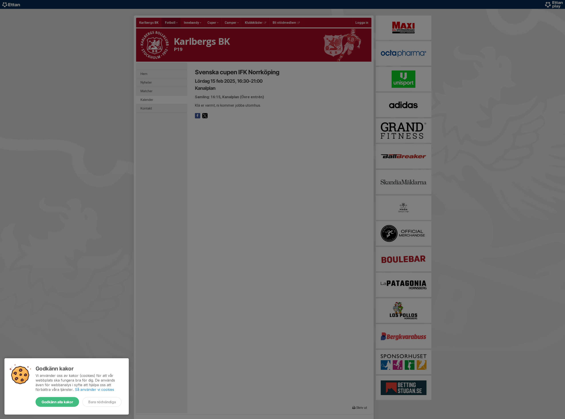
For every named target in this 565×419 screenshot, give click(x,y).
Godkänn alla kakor (57, 402)
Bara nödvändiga (102, 402)
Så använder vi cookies (94, 389)
